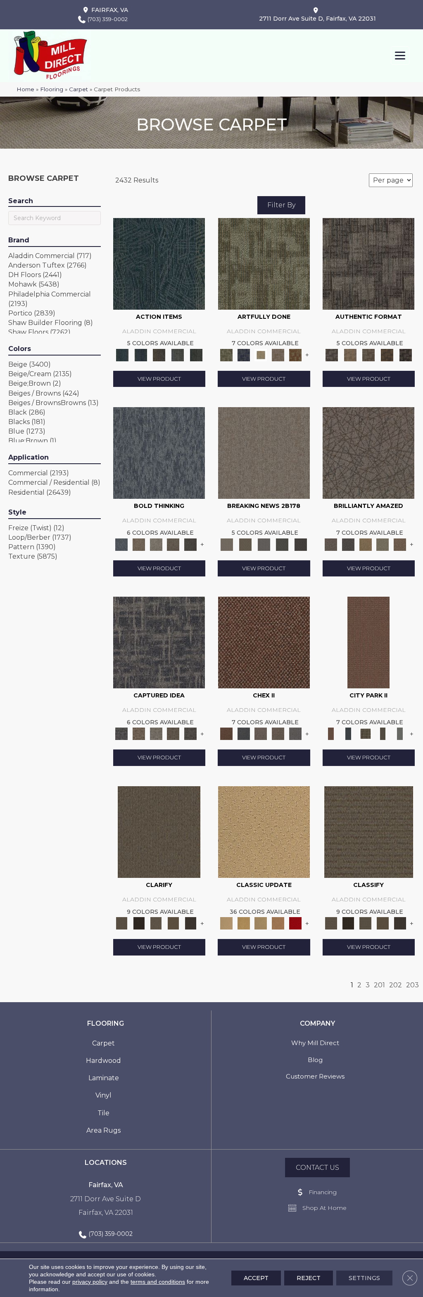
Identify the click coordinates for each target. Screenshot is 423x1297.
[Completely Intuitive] (365, 544)
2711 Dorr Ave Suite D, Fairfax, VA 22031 (317, 18)
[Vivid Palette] (295, 354)
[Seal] (190, 544)
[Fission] (173, 544)
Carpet (78, 89)
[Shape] (159, 452)
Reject (309, 1278)
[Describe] (156, 923)
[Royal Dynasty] (295, 923)
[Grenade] (138, 544)
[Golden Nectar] (243, 923)
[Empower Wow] (382, 544)
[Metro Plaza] (278, 733)
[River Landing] (243, 733)
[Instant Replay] (264, 544)
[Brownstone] (159, 354)
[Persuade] (173, 923)
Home (25, 89)
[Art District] (260, 733)
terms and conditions (158, 1281)
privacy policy (89, 1281)
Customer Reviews (315, 1076)
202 (395, 985)
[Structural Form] (405, 354)
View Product (159, 378)
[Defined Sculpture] (350, 354)
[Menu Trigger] (400, 55)
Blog (315, 1060)
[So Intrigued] (368, 452)
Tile (103, 1113)
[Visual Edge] (368, 263)
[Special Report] (246, 544)
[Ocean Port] (141, 354)
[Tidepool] (159, 263)
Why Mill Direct (315, 1043)
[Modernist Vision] (260, 354)
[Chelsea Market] (264, 642)
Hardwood (103, 1061)
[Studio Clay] (278, 923)
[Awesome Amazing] (278, 354)
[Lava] (156, 544)
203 (412, 985)
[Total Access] (301, 544)
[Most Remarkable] (243, 354)
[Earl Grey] (178, 354)
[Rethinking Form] (387, 354)
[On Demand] (282, 544)
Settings (364, 1278)
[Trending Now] (264, 452)
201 (379, 985)
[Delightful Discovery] (264, 263)
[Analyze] (138, 923)
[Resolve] (159, 831)
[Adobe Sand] (264, 831)
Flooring (51, 89)
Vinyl (103, 1095)
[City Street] (196, 354)
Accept (256, 1278)
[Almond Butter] (260, 923)
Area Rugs (103, 1130)
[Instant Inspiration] (399, 544)
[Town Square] (295, 733)
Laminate (103, 1078)
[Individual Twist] (369, 354)
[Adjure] (190, 923)
